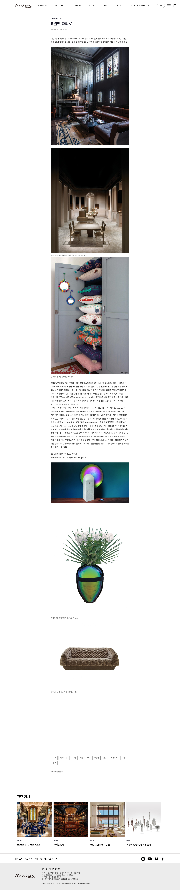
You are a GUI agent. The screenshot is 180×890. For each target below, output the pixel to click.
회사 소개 (19, 859)
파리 (125, 758)
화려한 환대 (59, 844)
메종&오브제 (85, 758)
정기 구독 (38, 859)
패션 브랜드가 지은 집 (100, 844)
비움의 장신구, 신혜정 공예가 (139, 844)
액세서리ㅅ (115, 758)
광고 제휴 (28, 859)
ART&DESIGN (56, 18)
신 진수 (65, 29)
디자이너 (63, 758)
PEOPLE (128, 841)
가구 (54, 758)
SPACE (19, 841)
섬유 (104, 758)
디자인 (73, 758)
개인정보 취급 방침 (51, 859)
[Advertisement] (90, 737)
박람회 (96, 758)
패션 (54, 763)
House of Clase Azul (28, 844)
